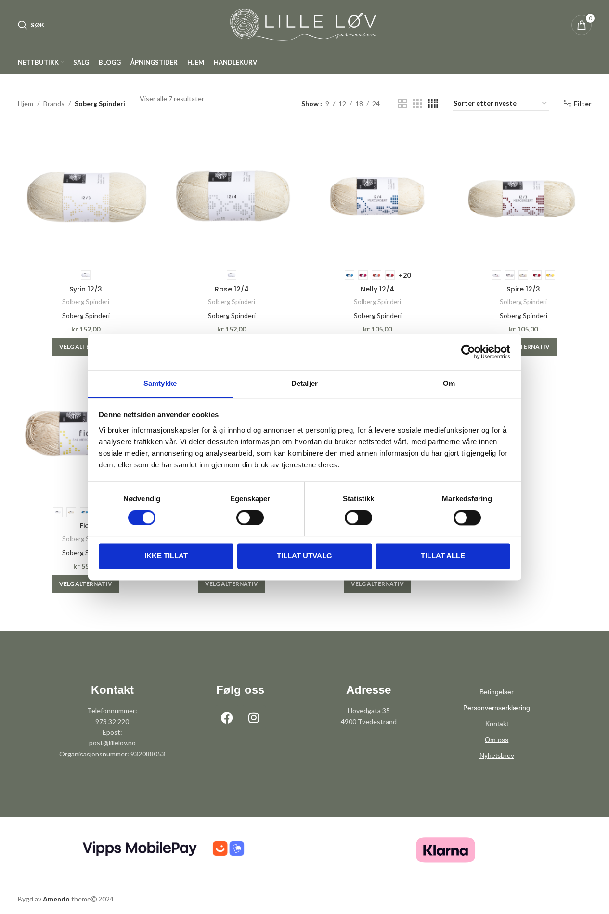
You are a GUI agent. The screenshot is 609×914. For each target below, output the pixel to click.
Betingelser (496, 692)
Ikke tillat (166, 556)
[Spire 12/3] (523, 196)
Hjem (25, 103)
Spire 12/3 (523, 289)
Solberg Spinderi (85, 301)
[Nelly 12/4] (378, 196)
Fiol (85, 525)
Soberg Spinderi (86, 315)
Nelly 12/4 (377, 289)
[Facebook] (227, 717)
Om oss (496, 739)
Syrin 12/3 (85, 289)
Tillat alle (443, 556)
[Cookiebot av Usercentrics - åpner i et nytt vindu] (468, 351)
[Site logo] (304, 24)
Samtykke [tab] (160, 383)
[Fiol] (86, 433)
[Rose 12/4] (232, 196)
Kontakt (496, 724)
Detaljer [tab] (304, 383)
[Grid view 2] (402, 104)
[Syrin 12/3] (86, 196)
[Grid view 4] (433, 104)
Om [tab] (449, 383)
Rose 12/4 (232, 289)
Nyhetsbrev (496, 755)
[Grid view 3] (417, 104)
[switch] (250, 517)
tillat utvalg (304, 556)
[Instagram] (254, 717)
